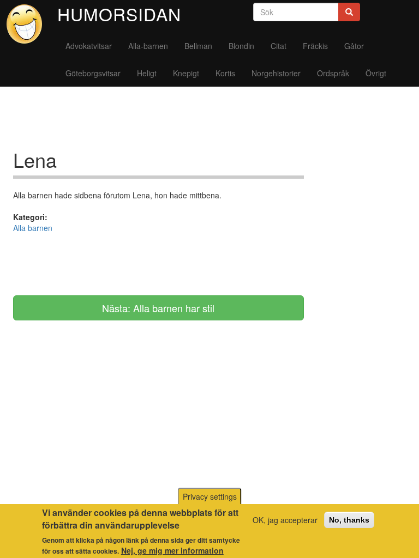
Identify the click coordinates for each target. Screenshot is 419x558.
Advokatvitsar (88, 45)
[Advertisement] (211, 122)
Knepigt (186, 73)
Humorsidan (119, 13)
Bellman (198, 45)
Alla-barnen (148, 45)
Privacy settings (210, 496)
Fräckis (315, 45)
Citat (278, 45)
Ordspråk (333, 73)
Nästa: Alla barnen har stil (158, 308)
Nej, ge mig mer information (172, 550)
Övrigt (376, 73)
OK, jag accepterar (285, 519)
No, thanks (349, 519)
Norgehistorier (276, 73)
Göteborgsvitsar (93, 73)
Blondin (241, 45)
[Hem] (28, 24)
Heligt (147, 73)
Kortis (225, 73)
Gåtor (354, 45)
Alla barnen (32, 227)
